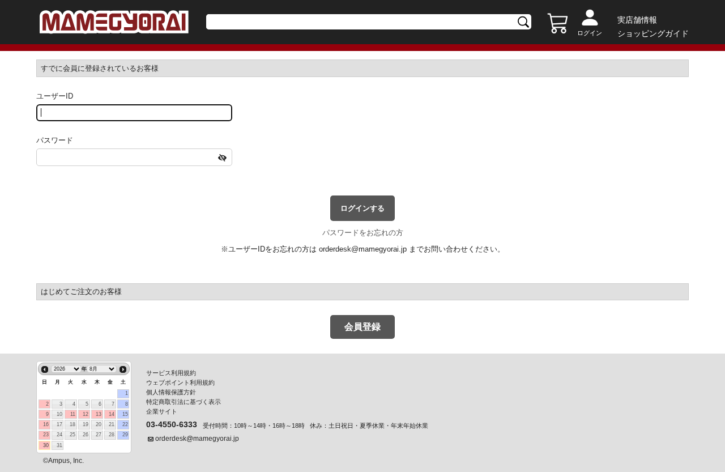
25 (72, 434)
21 (111, 424)
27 (98, 434)
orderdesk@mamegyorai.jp (363, 249)
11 (72, 414)
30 (46, 445)
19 (85, 424)
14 (111, 414)
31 (59, 445)
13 (98, 414)
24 (59, 434)
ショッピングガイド (653, 33)
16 (46, 424)
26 (85, 434)
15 (125, 414)
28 (111, 434)
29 (125, 434)
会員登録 (362, 326)
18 (72, 424)
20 (98, 424)
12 (85, 414)
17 (59, 424)
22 (125, 424)
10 (59, 414)
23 (46, 434)
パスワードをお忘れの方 (362, 232)
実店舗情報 (637, 19)
